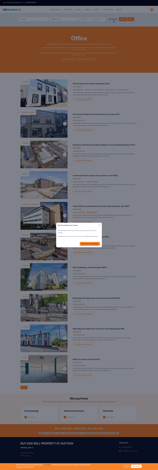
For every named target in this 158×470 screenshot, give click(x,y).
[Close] (99, 225)
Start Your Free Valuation (89, 244)
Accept (126, 466)
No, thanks (136, 466)
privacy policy (47, 464)
